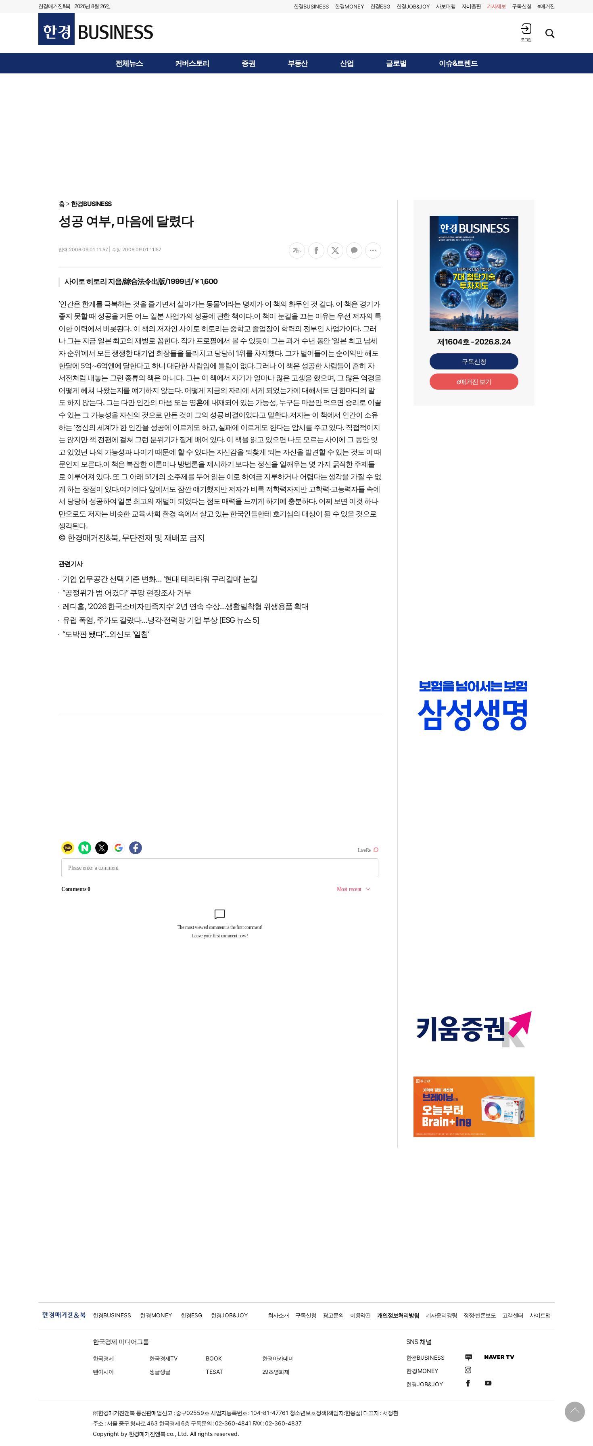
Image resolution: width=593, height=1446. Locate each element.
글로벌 (396, 63)
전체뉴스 (129, 63)
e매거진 (546, 6)
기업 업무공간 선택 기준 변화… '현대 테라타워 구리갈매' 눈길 (160, 579)
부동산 (298, 63)
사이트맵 (540, 1315)
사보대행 (445, 6)
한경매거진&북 (54, 6)
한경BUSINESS (91, 204)
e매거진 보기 (474, 382)
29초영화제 (275, 1371)
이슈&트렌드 (458, 63)
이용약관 (360, 1315)
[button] (526, 32)
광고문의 (333, 1315)
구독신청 (521, 6)
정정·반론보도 (480, 1315)
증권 (248, 63)
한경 (311, 6)
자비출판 (471, 6)
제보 (496, 6)
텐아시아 (103, 1371)
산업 (347, 63)
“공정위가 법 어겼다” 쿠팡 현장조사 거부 (127, 592)
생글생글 (159, 1371)
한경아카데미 (278, 1358)
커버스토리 (192, 63)
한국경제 (103, 1358)
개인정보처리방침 (398, 1315)
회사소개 (278, 1315)
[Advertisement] (296, 136)
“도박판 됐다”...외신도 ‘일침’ (106, 634)
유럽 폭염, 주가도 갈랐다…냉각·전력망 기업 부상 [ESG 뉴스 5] (161, 620)
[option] (474, 713)
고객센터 (512, 1315)
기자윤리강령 (441, 1315)
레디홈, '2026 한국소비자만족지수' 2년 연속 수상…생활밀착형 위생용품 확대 (186, 606)
